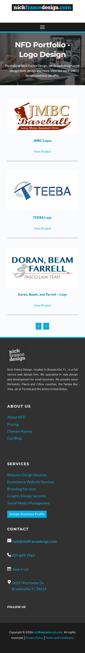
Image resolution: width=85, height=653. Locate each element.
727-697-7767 (23, 555)
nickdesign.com (48, 632)
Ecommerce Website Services (30, 482)
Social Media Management (28, 503)
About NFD (16, 417)
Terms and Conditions (60, 638)
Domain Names (19, 431)
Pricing (13, 424)
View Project (42, 151)
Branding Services (21, 489)
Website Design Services (27, 475)
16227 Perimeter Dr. (28, 583)
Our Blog (14, 438)
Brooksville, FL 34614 (29, 589)
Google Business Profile (27, 514)
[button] (42, 27)
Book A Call (21, 569)
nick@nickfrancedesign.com (34, 541)
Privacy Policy (34, 638)
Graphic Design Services (26, 496)
